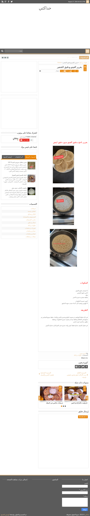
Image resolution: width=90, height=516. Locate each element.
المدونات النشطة (30, 157)
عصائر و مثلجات (31, 231)
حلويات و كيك (78, 355)
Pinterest (76, 366)
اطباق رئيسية (32, 211)
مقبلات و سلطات (31, 236)
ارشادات (33, 208)
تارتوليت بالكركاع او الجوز (79, 403)
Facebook (8, 1)
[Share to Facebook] (56, 399)
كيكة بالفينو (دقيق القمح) (19, 175)
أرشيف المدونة (7, 157)
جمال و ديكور (32, 222)
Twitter (11, 1)
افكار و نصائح (32, 214)
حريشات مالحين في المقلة (54, 403)
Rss (2, 1)
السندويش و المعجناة (29, 217)
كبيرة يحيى (83, 353)
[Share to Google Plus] (61, 399)
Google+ (5, 1)
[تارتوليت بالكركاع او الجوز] (75, 393)
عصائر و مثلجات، (31, 234)
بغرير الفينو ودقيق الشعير (69, 67)
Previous (86, 398)
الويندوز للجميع (5, 514)
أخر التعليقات (19, 157)
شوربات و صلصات (30, 228)
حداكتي (45, 8)
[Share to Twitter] (58, 399)
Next (39, 398)
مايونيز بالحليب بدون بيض (19, 188)
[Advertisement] (45, 30)
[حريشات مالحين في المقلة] (51, 393)
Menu (87, 1)
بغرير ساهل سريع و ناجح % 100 (17, 162)
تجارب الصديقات (31, 220)
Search (2, 51)
